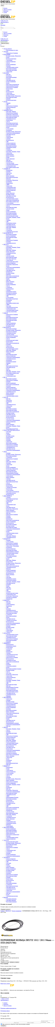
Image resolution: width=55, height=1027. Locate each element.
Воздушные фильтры (11, 901)
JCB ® (5, 451)
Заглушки (8, 228)
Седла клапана (9, 128)
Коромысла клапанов (11, 126)
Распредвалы (9, 88)
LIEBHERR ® (6, 643)
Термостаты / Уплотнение (12, 546)
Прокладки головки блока (12, 834)
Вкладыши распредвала (12, 123)
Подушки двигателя (11, 258)
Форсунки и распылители (12, 84)
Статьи (5, 12)
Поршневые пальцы (11, 147)
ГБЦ (7, 104)
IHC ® (5, 377)
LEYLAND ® (6, 633)
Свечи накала (9, 137)
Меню (2, 5)
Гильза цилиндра (10, 94)
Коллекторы (9, 488)
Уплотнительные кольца (12, 67)
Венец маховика (10, 156)
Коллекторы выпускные (12, 124)
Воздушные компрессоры (12, 167)
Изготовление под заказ (12, 50)
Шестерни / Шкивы (11, 111)
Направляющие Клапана (12, 86)
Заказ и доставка (7, 9)
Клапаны (8, 78)
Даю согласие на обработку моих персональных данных (16, 1024)
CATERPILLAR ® (7, 110)
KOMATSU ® (6, 538)
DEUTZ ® (5, 244)
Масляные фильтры (11, 900)
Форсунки (8, 628)
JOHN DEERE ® (7, 496)
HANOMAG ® (7, 327)
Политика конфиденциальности (8, 1008)
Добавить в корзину (14, 962)
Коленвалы (9, 76)
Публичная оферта (5, 1010)
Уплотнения (9, 60)
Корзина (3, 25)
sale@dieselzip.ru (5, 22)
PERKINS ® (6, 766)
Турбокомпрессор (10, 656)
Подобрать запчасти (5, 909)
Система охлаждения (11, 311)
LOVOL (5, 101)
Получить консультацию (7, 975)
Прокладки (9, 173)
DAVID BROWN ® (8, 233)
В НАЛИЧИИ (6, 54)
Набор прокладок (10, 833)
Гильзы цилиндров (11, 61)
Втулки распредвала (11, 58)
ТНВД (7, 184)
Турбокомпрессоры (11, 166)
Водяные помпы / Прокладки (13, 56)
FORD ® (5, 313)
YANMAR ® (6, 857)
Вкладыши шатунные (11, 70)
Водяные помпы (10, 194)
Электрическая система (12, 231)
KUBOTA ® (6, 600)
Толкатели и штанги (11, 580)
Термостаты (9, 71)
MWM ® (5, 727)
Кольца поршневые (11, 64)
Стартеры (8, 588)
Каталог (5, 8)
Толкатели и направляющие (13, 133)
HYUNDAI (6, 73)
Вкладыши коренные (11, 68)
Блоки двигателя (10, 158)
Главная (2, 911)
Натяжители (9, 161)
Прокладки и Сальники (12, 53)
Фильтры (8, 178)
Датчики (8, 138)
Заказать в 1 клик (5, 962)
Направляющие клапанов (12, 551)
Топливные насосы (11, 118)
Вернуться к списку (5, 983)
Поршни (8, 66)
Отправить (3, 1025)
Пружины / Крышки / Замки (13, 151)
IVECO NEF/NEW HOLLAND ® (11, 430)
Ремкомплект (9, 767)
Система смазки (10, 163)
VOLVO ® (6, 840)
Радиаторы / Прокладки (12, 114)
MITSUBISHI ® (7, 697)
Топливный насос (10, 447)
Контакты (5, 11)
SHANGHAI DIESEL (8, 827)
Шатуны (8, 74)
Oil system (8, 673)
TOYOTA (5, 51)
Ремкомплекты (10, 154)
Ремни (7, 90)
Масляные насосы (10, 80)
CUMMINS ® (6, 168)
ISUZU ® (5, 397)
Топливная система (11, 188)
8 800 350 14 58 (4, 20)
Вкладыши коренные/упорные (13, 668)
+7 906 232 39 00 (5, 998)
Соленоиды (9, 150)
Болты (7, 57)
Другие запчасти (7, 48)
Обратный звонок (5, 15)
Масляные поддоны (11, 196)
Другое (8, 63)
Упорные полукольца (11, 487)
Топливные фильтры (11, 898)
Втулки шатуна (10, 91)
